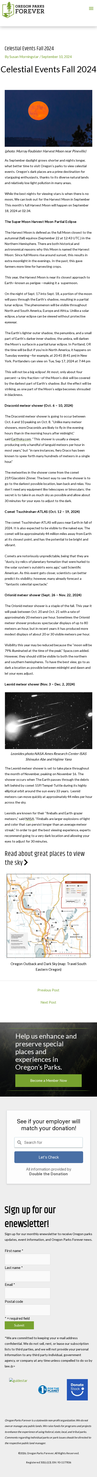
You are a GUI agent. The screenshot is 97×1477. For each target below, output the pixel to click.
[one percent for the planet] (48, 1390)
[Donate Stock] (77, 1390)
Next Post (48, 1002)
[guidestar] (19, 1390)
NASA (29, 819)
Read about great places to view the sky (45, 858)
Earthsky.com (21, 439)
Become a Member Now (48, 1081)
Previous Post (48, 990)
